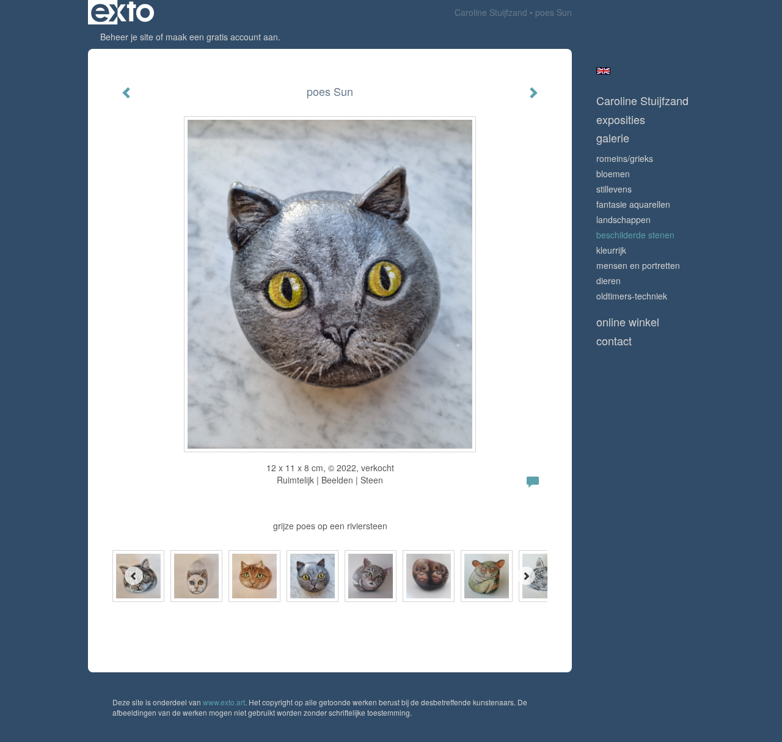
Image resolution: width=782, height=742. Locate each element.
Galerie (612, 137)
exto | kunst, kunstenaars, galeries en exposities (122, 12)
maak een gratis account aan (222, 37)
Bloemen (613, 173)
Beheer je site (126, 37)
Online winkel (627, 321)
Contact (614, 340)
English (603, 71)
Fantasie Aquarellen (633, 204)
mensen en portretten (638, 265)
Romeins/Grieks (624, 158)
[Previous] (134, 576)
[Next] (526, 576)
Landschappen (623, 219)
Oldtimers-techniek (631, 296)
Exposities (620, 119)
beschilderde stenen (635, 235)
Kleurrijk (611, 250)
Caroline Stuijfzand (491, 12)
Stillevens (614, 189)
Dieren (608, 280)
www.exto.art (224, 702)
